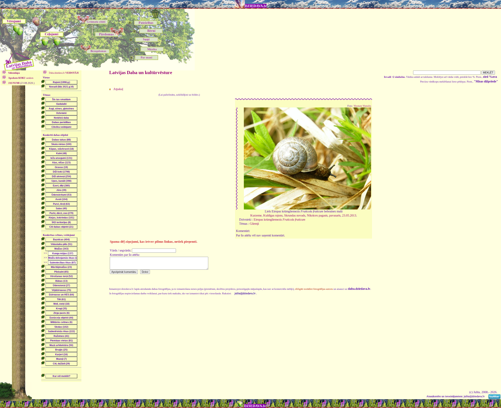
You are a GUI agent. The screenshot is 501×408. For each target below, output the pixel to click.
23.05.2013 (349, 215)
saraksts (20, 78)
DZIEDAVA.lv (256, 6)
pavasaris (335, 215)
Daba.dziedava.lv (63, 73)
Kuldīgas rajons (273, 215)
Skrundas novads (294, 215)
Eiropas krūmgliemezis (279, 219)
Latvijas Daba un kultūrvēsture (140, 72)
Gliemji (254, 223)
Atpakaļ (118, 89)
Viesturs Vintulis (362, 106)
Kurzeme (256, 215)
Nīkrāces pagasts (317, 215)
